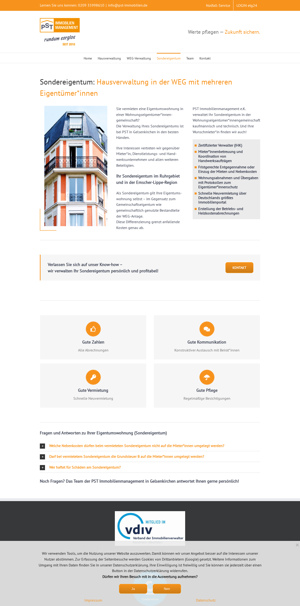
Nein (167, 589)
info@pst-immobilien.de (127, 5)
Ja (133, 589)
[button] (150, 445)
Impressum (93, 600)
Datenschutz (206, 600)
